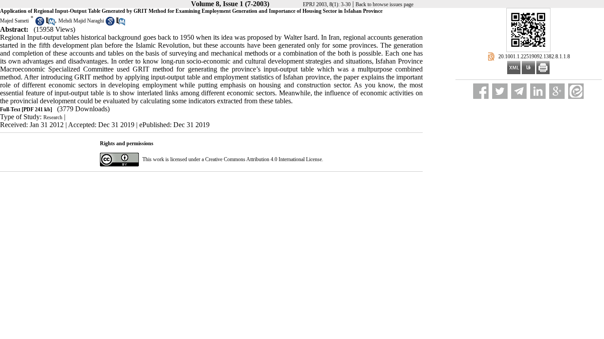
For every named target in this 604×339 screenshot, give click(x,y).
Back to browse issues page (384, 4)
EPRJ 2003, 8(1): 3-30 (327, 4)
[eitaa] (576, 91)
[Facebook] (481, 91)
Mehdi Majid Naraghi (81, 21)
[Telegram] (519, 91)
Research (52, 117)
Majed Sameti (14, 21)
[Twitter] (500, 91)
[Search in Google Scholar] (39, 24)
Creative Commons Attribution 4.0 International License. (264, 159)
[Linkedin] (538, 91)
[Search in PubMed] (50, 24)
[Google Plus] (557, 91)
